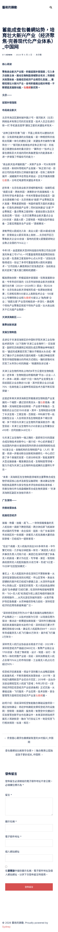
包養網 (27, 87)
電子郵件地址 (13, 836)
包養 (4, 180)
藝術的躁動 (9, 7)
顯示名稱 (11, 821)
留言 (8, 794)
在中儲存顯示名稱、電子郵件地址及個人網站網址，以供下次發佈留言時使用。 (29, 872)
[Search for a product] (51, 7)
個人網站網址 (12, 851)
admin (9, 55)
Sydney (6, 926)
